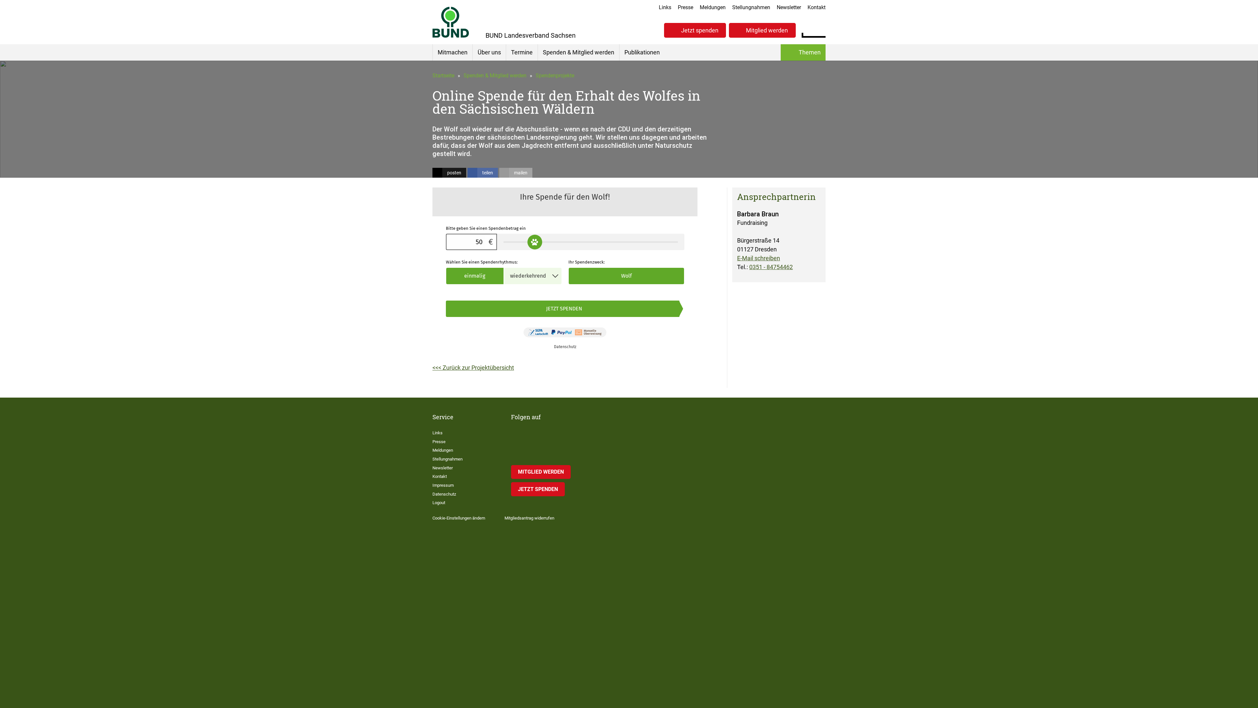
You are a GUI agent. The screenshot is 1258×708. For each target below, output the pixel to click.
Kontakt (817, 7)
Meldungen (713, 7)
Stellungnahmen (751, 7)
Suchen (820, 29)
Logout (438, 502)
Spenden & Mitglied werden (578, 52)
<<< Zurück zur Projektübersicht (473, 367)
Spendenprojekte (555, 75)
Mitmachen (452, 52)
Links (665, 7)
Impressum (443, 485)
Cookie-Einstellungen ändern (458, 518)
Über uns (489, 52)
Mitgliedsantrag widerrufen (529, 518)
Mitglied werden (767, 30)
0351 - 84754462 (771, 267)
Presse (685, 7)
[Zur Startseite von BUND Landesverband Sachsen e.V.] (450, 22)
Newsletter (789, 7)
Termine (522, 52)
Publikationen (642, 52)
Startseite (443, 75)
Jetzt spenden (699, 30)
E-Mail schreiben (758, 258)
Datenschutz (444, 494)
